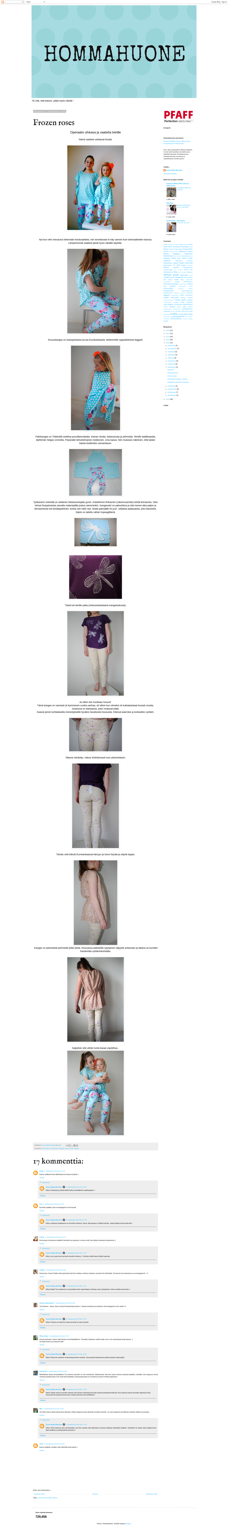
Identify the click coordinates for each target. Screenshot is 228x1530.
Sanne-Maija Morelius (54, 1187)
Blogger (128, 1524)
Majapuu (176, 254)
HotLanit (170, 370)
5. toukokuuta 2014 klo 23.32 (64, 1303)
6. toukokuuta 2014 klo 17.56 (76, 1389)
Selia (175, 272)
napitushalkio (167, 302)
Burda (181, 244)
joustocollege (168, 288)
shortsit (173, 311)
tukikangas (166, 314)
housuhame (183, 284)
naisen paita (180, 300)
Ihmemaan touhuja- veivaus (177, 379)
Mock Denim (177, 256)
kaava (191, 288)
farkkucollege (188, 277)
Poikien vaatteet (171, 267)
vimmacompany (176, 319)
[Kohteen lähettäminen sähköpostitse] (67, 1145)
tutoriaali (180, 314)
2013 (168, 399)
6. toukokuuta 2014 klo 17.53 (76, 1319)
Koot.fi (165, 251)
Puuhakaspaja (168, 269)
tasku (187, 311)
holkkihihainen (188, 282)
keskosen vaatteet (180, 293)
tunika (173, 313)
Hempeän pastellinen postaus (178, 382)
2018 (168, 330)
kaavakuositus (168, 291)
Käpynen (182, 251)
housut (190, 284)
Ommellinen (167, 263)
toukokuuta (172, 367)
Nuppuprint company (184, 261)
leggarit (62, 1148)
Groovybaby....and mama (175, 221)
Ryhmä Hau (188, 269)
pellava (165, 306)
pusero (190, 306)
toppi (191, 311)
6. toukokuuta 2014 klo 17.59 (76, 1220)
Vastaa (41, 1178)
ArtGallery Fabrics (173, 244)
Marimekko (189, 254)
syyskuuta (171, 355)
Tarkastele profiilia (170, 174)
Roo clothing (178, 269)
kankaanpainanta (187, 290)
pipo (184, 307)
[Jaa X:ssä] (72, 1145)
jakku (191, 286)
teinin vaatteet (74, 1148)
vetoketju (166, 318)
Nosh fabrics (182, 258)
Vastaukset (46, 1182)
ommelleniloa (178, 304)
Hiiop (191, 247)
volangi (185, 318)
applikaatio (184, 275)
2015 (168, 340)
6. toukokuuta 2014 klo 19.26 (54, 1444)
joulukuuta (172, 345)
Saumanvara (168, 272)
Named (190, 256)
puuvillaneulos (187, 309)
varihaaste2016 (178, 316)
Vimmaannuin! (172, 373)
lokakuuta (171, 352)
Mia (40, 1409)
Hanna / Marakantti (46, 1303)
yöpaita (165, 321)
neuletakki (189, 302)
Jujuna (171, 249)
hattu (182, 279)
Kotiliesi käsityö (173, 251)
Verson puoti (171, 274)
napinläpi (190, 300)
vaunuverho (189, 316)
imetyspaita (182, 286)
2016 (168, 337)
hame (176, 280)
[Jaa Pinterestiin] (77, 1145)
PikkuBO (190, 265)
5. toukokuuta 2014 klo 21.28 (54, 1171)
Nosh (173, 258)
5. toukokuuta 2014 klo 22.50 (55, 1270)
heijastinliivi (189, 279)
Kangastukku (54, 1148)
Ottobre (175, 263)
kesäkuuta (171, 364)
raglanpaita (166, 311)
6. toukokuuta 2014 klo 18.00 (76, 1354)
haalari (170, 279)
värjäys (190, 318)
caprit (191, 275)
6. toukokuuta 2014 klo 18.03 (76, 1187)
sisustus (178, 311)
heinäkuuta (172, 361)
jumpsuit (180, 288)
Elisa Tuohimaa (174, 247)
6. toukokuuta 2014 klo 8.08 (57, 1371)
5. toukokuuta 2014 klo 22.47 (55, 1237)
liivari (182, 295)
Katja (41, 1171)
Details (186, 244)
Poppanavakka (188, 267)
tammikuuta (172, 395)
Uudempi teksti (39, 1494)
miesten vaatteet (187, 297)
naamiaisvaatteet (168, 300)
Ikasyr (165, 249)
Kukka (41, 1270)
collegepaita (178, 277)
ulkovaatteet (167, 316)
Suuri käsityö (182, 272)
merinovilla (175, 297)
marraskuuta (172, 348)
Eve (40, 1204)
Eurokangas (45, 1148)
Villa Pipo (169, 203)
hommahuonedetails (170, 284)
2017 (168, 333)
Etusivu (95, 1494)
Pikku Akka (43, 1336)
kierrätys (190, 293)
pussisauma (176, 309)
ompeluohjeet (188, 304)
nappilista (176, 302)
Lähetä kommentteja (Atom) (47, 1498)
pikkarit (179, 306)
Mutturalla (185, 256)
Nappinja (166, 258)
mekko (67, 1148)
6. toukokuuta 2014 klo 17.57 (76, 1253)
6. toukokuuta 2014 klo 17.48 (76, 1425)
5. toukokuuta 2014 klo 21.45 (53, 1204)
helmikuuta (172, 392)
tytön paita (188, 314)
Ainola (165, 244)
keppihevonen (167, 293)
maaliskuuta (172, 389)
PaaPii (181, 263)
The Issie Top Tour (183, 222)
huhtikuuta (172, 386)
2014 (168, 343)
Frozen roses (172, 376)
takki (183, 311)
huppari (172, 286)
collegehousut (168, 277)
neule (182, 302)
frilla (164, 279)
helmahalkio (167, 282)
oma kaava (168, 304)
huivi (164, 286)
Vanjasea (190, 272)
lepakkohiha (175, 295)
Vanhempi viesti (151, 1494)
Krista (41, 1237)
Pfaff (187, 263)
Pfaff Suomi (181, 265)
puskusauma (167, 309)
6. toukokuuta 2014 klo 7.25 (59, 1336)
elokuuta (171, 358)
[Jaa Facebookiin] (74, 1145)
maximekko (189, 295)
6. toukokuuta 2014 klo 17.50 (76, 1286)
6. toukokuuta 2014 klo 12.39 (53, 1409)
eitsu (41, 1444)
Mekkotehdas (168, 256)
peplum (172, 307)
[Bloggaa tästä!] (69, 1145)
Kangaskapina (178, 249)
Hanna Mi (42, 1371)
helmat (177, 282)
